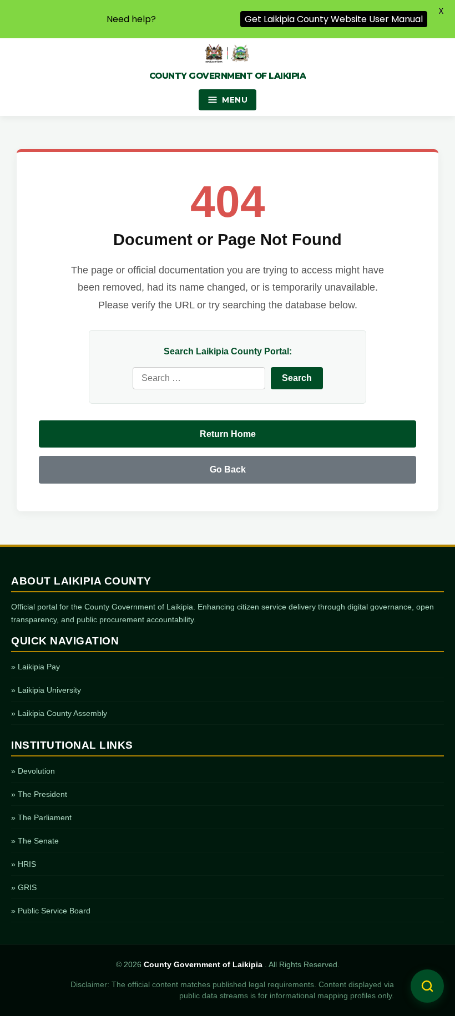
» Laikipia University (46, 689)
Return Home (228, 434)
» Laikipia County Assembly (59, 713)
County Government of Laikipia (204, 965)
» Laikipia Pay (35, 666)
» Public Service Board (50, 910)
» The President (39, 794)
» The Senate (35, 840)
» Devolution (33, 770)
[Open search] (427, 986)
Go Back (228, 469)
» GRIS (24, 887)
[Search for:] (199, 378)
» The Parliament (41, 817)
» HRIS (23, 864)
